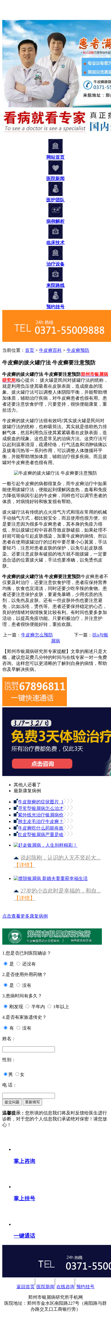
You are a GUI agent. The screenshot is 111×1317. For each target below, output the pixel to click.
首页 (29, 350)
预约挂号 (85, 1286)
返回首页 (26, 1286)
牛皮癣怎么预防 (37, 634)
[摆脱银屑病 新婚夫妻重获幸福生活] (51, 876)
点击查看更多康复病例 (25, 916)
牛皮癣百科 (50, 350)
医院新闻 (45, 1286)
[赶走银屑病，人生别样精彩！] (45, 843)
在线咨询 (65, 1286)
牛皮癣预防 (78, 350)
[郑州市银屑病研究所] (10, 17)
